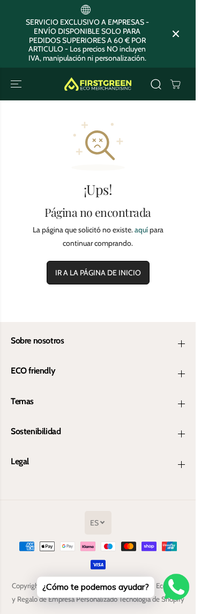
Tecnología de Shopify (151, 599)
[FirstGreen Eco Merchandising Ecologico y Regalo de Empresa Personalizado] (97, 84)
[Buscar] (156, 84)
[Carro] (175, 84)
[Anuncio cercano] (176, 34)
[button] (17, 84)
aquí (141, 230)
